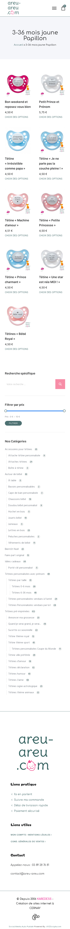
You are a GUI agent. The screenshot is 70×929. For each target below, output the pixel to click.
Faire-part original (14, 555)
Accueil (18, 44)
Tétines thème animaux (21, 692)
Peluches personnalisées (21, 537)
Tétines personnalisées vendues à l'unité (30, 599)
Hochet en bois (16, 512)
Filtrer (13, 423)
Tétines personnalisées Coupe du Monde (34, 649)
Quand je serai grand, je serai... (24, 624)
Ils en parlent (23, 794)
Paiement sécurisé (26, 811)
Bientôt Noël (12, 549)
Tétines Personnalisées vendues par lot (29, 605)
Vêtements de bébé (19, 543)
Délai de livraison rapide (31, 805)
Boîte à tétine (15, 468)
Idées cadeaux (13, 562)
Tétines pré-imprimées (17, 611)
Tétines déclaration (18, 667)
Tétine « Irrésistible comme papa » (15, 163)
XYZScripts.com (53, 927)
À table (12, 480)
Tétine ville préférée (19, 655)
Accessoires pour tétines (18, 449)
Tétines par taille (17, 580)
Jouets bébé (15, 518)
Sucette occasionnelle (20, 630)
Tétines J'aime (16, 680)
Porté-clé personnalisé (20, 568)
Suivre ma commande (29, 799)
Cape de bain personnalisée (23, 493)
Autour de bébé (13, 474)
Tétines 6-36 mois (21, 593)
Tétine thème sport (19, 643)
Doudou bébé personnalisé (22, 505)
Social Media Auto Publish (21, 927)
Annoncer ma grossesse (21, 618)
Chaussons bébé (17, 499)
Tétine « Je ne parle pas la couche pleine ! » (51, 163)
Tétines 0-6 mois (21, 586)
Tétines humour (16, 674)
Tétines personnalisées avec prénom (25, 574)
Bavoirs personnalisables (21, 487)
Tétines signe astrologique (22, 686)
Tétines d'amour (17, 661)
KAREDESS (44, 898)
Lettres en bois (16, 530)
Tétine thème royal (18, 636)
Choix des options (16, 117)
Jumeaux (13, 524)
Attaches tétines (17, 462)
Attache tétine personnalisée (24, 456)
